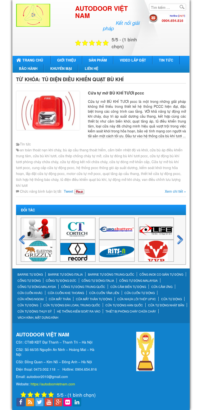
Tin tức (166, 60)
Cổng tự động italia (98, 281)
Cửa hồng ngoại (30, 299)
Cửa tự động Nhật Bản (166, 305)
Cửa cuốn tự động (139, 293)
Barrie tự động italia (65, 274)
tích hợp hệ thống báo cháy (37, 179)
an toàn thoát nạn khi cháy (40, 149)
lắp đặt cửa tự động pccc (45, 173)
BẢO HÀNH (28, 68)
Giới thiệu (66, 60)
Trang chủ (32, 60)
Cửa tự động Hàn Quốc (124, 305)
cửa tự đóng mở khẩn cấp (129, 161)
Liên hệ (91, 68)
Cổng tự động (29, 281)
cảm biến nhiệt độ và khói (128, 149)
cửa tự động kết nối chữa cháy (83, 161)
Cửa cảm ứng (161, 287)
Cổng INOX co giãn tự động (161, 274)
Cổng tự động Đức (61, 281)
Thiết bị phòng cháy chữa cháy (130, 311)
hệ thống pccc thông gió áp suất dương (106, 167)
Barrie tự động (30, 274)
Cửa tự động (171, 299)
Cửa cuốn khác (30, 293)
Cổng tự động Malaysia (138, 281)
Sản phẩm (98, 60)
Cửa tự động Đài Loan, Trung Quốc (71, 305)
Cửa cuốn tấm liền (104, 293)
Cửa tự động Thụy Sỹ (34, 311)
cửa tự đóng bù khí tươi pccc (125, 155)
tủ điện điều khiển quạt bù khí (83, 179)
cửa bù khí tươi (44, 155)
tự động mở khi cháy (124, 179)
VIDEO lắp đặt (133, 60)
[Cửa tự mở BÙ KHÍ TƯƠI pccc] (50, 110)
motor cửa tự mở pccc (84, 173)
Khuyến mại (61, 68)
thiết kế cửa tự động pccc (160, 173)
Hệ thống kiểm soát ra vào (78, 311)
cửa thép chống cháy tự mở (79, 155)
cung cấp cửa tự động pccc (53, 167)
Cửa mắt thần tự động (94, 299)
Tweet (68, 191)
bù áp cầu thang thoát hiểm (84, 149)
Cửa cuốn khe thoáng (66, 293)
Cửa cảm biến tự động (128, 287)
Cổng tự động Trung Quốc (83, 287)
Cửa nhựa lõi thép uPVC (136, 299)
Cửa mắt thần (60, 299)
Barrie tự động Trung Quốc (111, 274)
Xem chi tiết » (175, 191)
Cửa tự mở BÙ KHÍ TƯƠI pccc (116, 93)
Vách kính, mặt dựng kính (37, 317)
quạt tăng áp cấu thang (121, 173)
